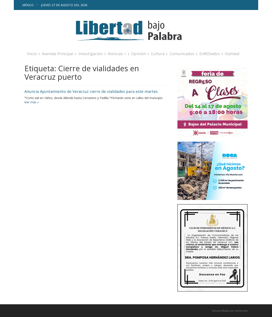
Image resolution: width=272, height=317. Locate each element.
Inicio (32, 53)
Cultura (157, 53)
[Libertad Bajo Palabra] (136, 30)
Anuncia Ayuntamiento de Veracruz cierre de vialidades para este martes (91, 91)
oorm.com (241, 311)
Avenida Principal (57, 53)
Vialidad (232, 53)
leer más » (31, 102)
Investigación (90, 53)
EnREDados (209, 53)
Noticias (116, 53)
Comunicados (182, 53)
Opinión (138, 53)
